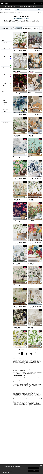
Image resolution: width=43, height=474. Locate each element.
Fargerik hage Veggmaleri (33, 242)
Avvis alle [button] (34, 470)
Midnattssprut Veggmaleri (18, 114)
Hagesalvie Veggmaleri (18, 50)
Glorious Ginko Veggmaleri (18, 156)
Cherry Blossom (27, 28)
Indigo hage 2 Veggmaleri (33, 178)
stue (18, 394)
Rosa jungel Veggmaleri (18, 178)
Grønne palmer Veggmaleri (33, 348)
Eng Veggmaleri (16, 306)
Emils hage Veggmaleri (33, 92)
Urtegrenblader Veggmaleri (34, 199)
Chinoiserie (35, 28)
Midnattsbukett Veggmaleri (18, 327)
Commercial (23, 6)
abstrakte (30, 386)
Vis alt (19, 28)
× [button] (41, 465)
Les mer (11, 471)
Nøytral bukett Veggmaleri (33, 284)
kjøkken (24, 394)
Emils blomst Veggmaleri (33, 135)
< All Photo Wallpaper (39, 12)
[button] (15, 472)
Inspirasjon (29, 6)
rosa (19, 386)
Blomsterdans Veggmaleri (33, 263)
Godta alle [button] (33, 467)
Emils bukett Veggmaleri (33, 114)
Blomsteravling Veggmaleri (33, 50)
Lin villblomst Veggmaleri (18, 199)
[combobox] (40, 465)
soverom (20, 394)
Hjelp (34, 6)
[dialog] (21, 469)
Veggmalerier (3, 6)
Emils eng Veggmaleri (32, 71)
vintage (31, 385)
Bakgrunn (10, 6)
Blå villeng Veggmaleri (17, 263)
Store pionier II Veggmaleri (33, 327)
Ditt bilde (16, 6)
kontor (28, 394)
